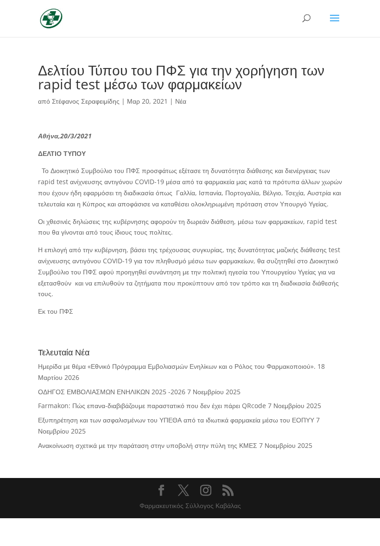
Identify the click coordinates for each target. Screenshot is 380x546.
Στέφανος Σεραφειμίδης (86, 101)
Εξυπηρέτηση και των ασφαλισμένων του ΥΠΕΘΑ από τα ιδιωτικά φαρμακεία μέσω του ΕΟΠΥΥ (176, 420)
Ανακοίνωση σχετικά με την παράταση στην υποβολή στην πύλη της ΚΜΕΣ (147, 445)
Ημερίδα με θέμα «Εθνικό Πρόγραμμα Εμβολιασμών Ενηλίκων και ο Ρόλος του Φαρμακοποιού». (177, 366)
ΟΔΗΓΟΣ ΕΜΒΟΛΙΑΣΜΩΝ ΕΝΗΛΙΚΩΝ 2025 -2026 (111, 391)
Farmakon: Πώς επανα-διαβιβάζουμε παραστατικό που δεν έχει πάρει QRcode (152, 405)
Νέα (180, 101)
